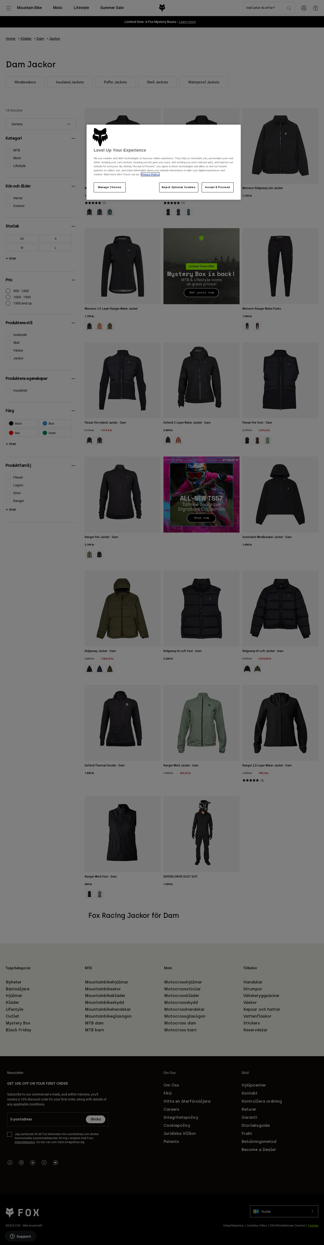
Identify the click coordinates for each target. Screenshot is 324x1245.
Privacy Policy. (150, 174)
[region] (164, 162)
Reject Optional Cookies (179, 187)
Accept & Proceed (217, 187)
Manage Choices (109, 187)
